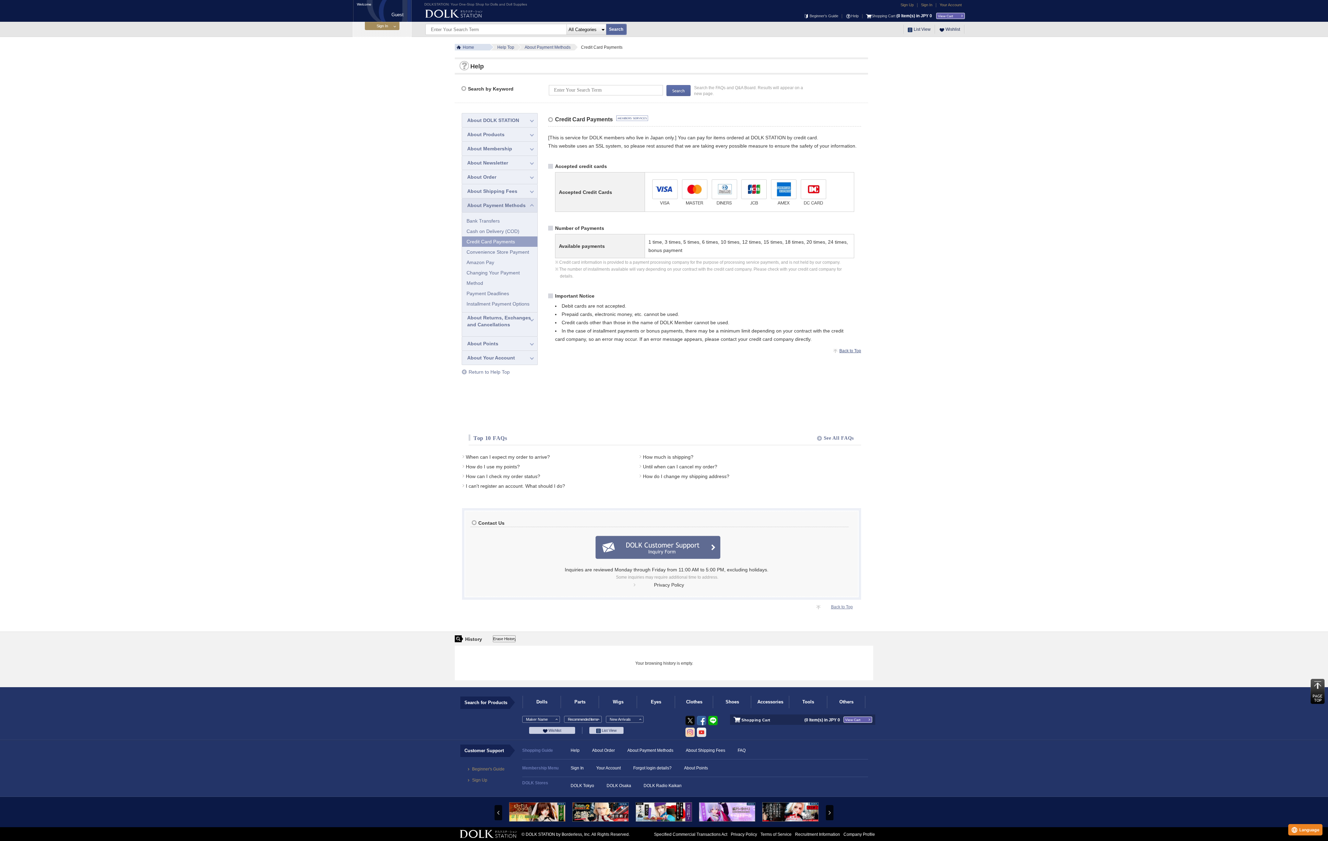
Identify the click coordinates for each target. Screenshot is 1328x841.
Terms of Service (776, 834)
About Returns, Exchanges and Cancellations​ (499, 321)
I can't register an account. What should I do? (515, 486)
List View (922, 29)
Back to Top (850, 350)
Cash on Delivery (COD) (493, 231)
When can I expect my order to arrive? (508, 457)
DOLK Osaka (619, 785)
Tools (808, 701)
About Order (481, 177)
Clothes (694, 701)
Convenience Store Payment (498, 252)
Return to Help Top (489, 372)
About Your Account (491, 358)
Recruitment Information (817, 834)
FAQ (742, 750)
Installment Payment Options (498, 304)
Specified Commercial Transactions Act (690, 834)
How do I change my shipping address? (686, 476)
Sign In (926, 5)
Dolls (541, 701)
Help (855, 16)
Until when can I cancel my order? (680, 466)
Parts (579, 701)
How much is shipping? (668, 457)
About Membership (489, 148)
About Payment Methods (548, 47)
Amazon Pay (480, 262)
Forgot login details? (652, 768)
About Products (486, 134)
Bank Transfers (483, 221)
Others (846, 701)
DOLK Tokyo (582, 785)
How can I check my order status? (503, 476)
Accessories (770, 701)
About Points (482, 343)
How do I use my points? (493, 466)
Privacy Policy (669, 585)
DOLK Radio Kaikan (663, 785)
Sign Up (907, 5)
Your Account (951, 5)
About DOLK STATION (493, 120)
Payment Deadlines (488, 293)
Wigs (618, 701)
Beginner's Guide (824, 16)
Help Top (505, 47)
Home (468, 47)
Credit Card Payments (491, 241)
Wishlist (953, 29)
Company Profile (859, 834)
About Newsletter (487, 163)
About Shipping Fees (492, 191)
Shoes (732, 701)
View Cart (945, 16)
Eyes (656, 701)
